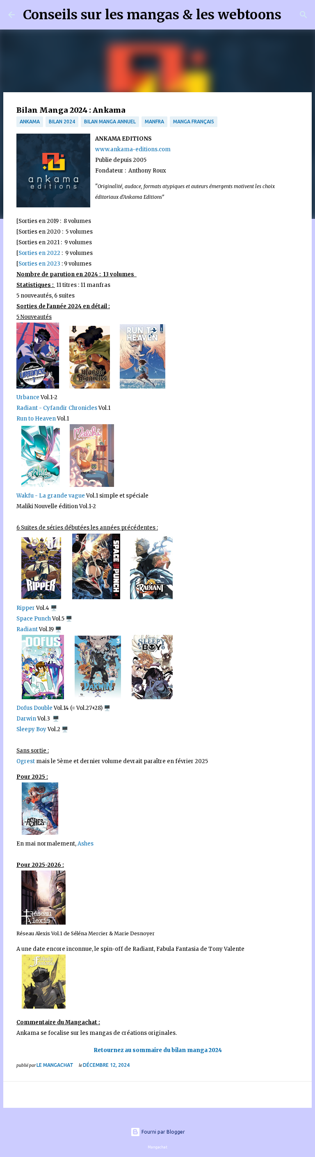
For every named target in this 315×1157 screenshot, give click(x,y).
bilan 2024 (62, 121)
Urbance (27, 397)
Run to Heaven (36, 418)
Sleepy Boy (31, 729)
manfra (154, 121)
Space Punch (33, 618)
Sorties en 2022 (39, 253)
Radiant (27, 629)
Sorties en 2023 (39, 263)
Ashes (86, 843)
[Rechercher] (293, 15)
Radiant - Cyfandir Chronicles (56, 408)
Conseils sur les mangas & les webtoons (152, 15)
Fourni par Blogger (162, 1131)
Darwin (26, 718)
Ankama (30, 121)
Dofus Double (34, 708)
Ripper (25, 608)
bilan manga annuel (110, 121)
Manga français (193, 121)
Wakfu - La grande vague (50, 495)
